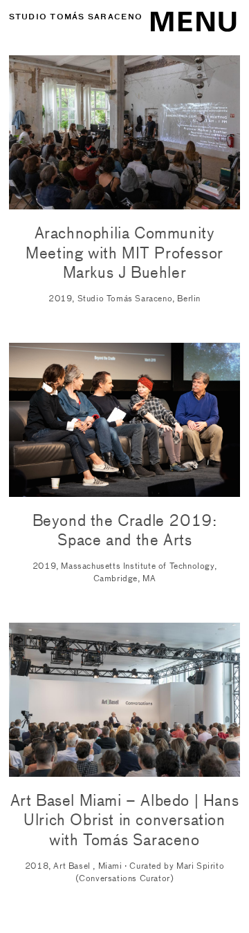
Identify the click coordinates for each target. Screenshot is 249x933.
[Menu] (181, 17)
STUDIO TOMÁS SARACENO (75, 16)
